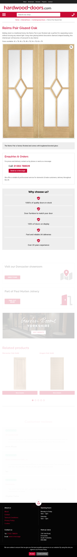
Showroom (31, 2)
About (24, 2)
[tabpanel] (19, 374)
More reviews (38, 506)
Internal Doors (25, 20)
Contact (50, 2)
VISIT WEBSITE (38, 332)
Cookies (7, 523)
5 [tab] (44, 400)
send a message (14, 537)
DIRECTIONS (12, 277)
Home (17, 20)
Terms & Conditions (11, 518)
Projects (44, 2)
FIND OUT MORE (12, 301)
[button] (71, 47)
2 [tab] (36, 400)
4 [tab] (41, 400)
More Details (20, 393)
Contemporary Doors (39, 20)
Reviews (38, 2)
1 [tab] (33, 400)
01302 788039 (22, 166)
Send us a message (17, 171)
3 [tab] (38, 400)
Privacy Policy (10, 520)
